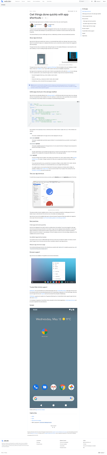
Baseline (28, 1)
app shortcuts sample (40, 409)
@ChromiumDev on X (87, 442)
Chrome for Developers (64, 442)
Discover (23, 1)
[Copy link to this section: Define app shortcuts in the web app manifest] (58, 92)
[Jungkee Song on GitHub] (50, 26)
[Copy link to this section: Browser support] (41, 252)
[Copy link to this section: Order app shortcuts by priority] (47, 225)
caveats (35, 297)
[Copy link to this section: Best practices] (39, 221)
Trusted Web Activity (61, 290)
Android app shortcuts (70, 300)
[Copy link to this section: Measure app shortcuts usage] (46, 244)
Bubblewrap (32, 290)
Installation (39, 68)
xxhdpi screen (45, 168)
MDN (33, 416)
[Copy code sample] (79, 101)
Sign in (104, 1)
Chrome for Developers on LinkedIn (89, 445)
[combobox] (84, 1)
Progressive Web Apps (51, 67)
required (43, 293)
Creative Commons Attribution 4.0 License (59, 431)
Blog (43, 1)
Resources (17, 1)
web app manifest (51, 95)
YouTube (84, 444)
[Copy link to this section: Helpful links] (38, 413)
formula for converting (36, 170)
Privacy (6, 452)
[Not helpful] (76, 11)
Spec (33, 418)
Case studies (62, 445)
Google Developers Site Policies (50, 433)
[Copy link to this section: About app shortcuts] (43, 38)
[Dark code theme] (77, 101)
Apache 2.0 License (34, 433)
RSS (84, 447)
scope (68, 71)
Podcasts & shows (63, 447)
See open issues (39, 444)
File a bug (38, 442)
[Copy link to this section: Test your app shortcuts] (45, 173)
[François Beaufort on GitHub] (35, 26)
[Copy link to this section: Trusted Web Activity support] (48, 287)
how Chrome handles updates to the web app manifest (54, 218)
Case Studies (49, 1)
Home (31, 11)
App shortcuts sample (36, 420)
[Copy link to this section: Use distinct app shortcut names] (47, 237)
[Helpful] (75, 11)
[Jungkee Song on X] (49, 26)
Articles (3, 4)
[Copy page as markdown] (46, 18)
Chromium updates (63, 444)
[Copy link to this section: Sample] (35, 305)
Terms (2, 452)
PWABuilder (32, 296)
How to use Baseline (36, 1)
